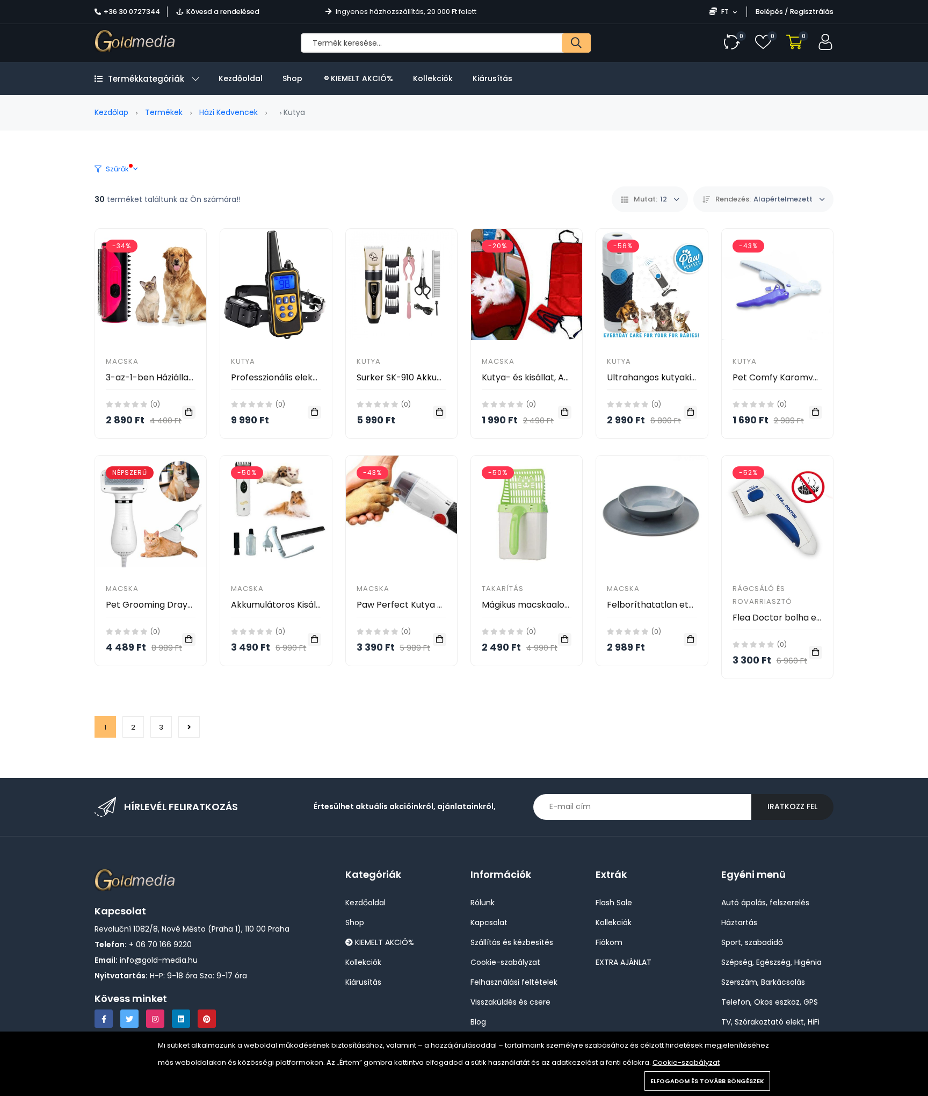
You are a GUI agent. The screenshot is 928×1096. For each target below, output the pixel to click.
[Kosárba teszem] (188, 412)
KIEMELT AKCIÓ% (361, 78)
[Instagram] (155, 1019)
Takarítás (503, 588)
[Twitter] (129, 1019)
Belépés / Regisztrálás (794, 11)
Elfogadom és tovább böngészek (707, 1081)
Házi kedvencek (228, 112)
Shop (292, 78)
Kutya (243, 361)
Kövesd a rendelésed (222, 11)
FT (725, 11)
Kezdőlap (111, 112)
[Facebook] (104, 1019)
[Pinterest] (207, 1019)
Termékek (164, 112)
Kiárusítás (492, 78)
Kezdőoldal (241, 78)
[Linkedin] (181, 1019)
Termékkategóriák (146, 78)
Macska (122, 361)
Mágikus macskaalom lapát (540, 605)
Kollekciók (433, 78)
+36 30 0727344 (132, 11)
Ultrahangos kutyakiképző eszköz (677, 377)
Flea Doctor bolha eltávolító (792, 617)
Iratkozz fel (792, 806)
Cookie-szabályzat (686, 1062)
